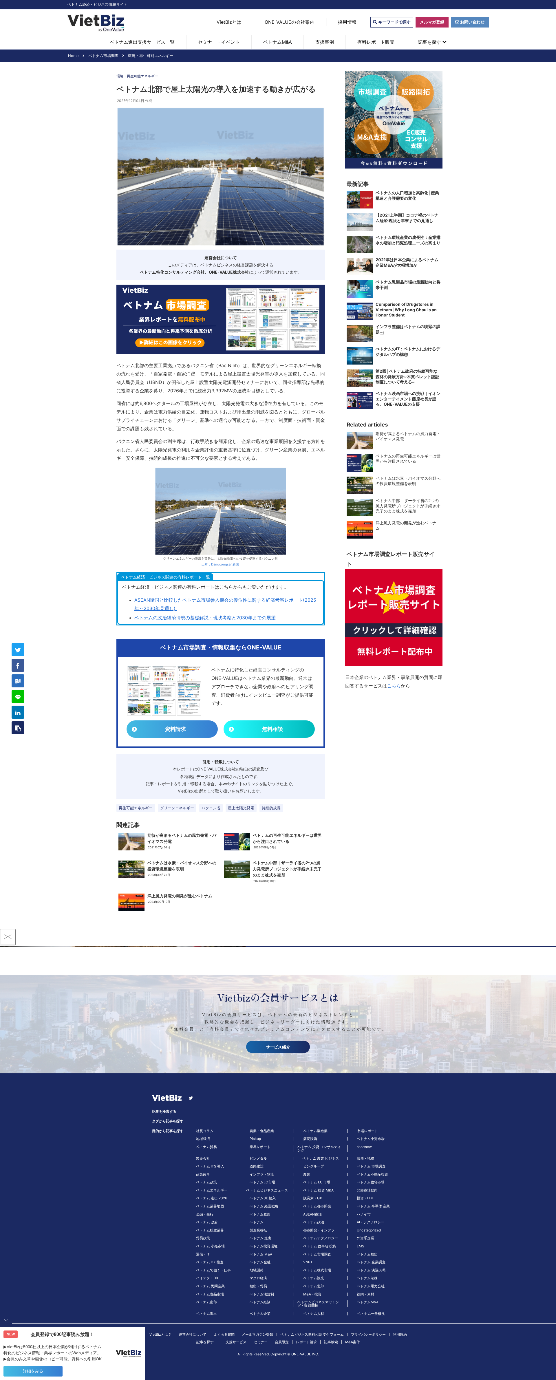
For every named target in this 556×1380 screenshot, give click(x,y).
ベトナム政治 (313, 1222)
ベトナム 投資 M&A (318, 1190)
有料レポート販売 (375, 42)
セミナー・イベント (219, 42)
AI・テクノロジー (370, 1222)
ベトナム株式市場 (317, 1270)
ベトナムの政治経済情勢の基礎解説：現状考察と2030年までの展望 (205, 618)
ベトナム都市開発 (317, 1206)
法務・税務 (365, 1158)
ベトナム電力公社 (371, 1286)
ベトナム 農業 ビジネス (320, 1158)
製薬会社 (203, 1158)
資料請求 (175, 729)
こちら (394, 686)
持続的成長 (271, 808)
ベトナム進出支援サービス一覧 (142, 42)
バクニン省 (211, 808)
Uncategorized (369, 1230)
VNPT (308, 1262)
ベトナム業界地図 (210, 1206)
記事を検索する (164, 1111)
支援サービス (236, 1342)
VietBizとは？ (160, 1334)
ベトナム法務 (367, 1278)
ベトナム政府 (260, 1214)
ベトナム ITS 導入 (210, 1166)
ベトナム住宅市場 (371, 1182)
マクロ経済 (258, 1278)
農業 (306, 1174)
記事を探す (430, 42)
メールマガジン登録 (257, 1334)
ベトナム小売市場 (371, 1139)
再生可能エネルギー (136, 808)
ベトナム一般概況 (371, 1313)
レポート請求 (306, 1342)
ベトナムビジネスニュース (267, 1190)
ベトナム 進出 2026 (211, 1198)
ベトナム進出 (206, 1313)
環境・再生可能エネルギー (137, 76)
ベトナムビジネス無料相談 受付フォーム (312, 1334)
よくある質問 (224, 1334)
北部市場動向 (367, 1190)
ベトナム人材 (313, 1313)
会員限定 (282, 1342)
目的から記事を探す (167, 1131)
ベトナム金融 (260, 1262)
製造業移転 (258, 1230)
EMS (360, 1246)
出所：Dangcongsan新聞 (220, 564)
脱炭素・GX (312, 1198)
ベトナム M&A (261, 1254)
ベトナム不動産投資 (372, 1174)
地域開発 (257, 1270)
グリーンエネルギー (177, 808)
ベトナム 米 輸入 (263, 1198)
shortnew (364, 1147)
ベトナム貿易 (206, 1147)
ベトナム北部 (313, 1286)
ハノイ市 (364, 1214)
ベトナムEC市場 (262, 1182)
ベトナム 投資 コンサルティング (319, 1148)
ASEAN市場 (312, 1214)
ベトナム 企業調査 (371, 1262)
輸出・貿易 (258, 1286)
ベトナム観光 (313, 1278)
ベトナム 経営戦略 (264, 1206)
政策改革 (203, 1174)
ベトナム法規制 (262, 1294)
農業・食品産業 (262, 1131)
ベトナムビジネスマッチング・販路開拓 (318, 1303)
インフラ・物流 (262, 1174)
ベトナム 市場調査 (371, 1166)
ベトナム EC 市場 (316, 1182)
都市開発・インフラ (318, 1230)
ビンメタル (258, 1158)
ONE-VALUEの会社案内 (289, 22)
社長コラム (204, 1131)
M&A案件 (352, 1342)
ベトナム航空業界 (210, 1230)
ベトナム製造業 (315, 1131)
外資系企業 (365, 1238)
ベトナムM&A (277, 42)
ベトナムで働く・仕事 (213, 1270)
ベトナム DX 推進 (210, 1262)
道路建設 (257, 1166)
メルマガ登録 (432, 21)
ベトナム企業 (260, 1313)
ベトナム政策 (206, 1182)
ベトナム (257, 1222)
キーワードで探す (394, 22)
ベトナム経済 (260, 1302)
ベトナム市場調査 (317, 1254)
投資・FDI (365, 1198)
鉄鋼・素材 (365, 1294)
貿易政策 (203, 1238)
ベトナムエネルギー (211, 1190)
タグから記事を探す (167, 1121)
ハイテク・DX (207, 1278)
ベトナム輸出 (367, 1254)
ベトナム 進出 (260, 1238)
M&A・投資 (312, 1294)
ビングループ (313, 1166)
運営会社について (192, 1334)
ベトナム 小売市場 (210, 1246)
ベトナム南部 (206, 1302)
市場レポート (367, 1131)
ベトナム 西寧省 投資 (319, 1246)
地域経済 (203, 1139)
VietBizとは (229, 22)
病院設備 (310, 1139)
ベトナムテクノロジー (320, 1238)
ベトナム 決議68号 (371, 1270)
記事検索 (331, 1342)
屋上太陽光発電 (241, 808)
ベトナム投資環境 (263, 1246)
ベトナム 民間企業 (210, 1286)
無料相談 (272, 729)
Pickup (255, 1139)
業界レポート (260, 1147)
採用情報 (347, 22)
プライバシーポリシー (368, 1334)
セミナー (261, 1342)
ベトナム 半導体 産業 (373, 1206)
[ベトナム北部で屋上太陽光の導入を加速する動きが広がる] (18, 680)
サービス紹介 (278, 1046)
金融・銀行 (204, 1214)
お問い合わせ (471, 21)
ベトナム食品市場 (210, 1294)
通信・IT (203, 1254)
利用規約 (400, 1334)
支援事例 (324, 42)
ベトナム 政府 (207, 1222)
